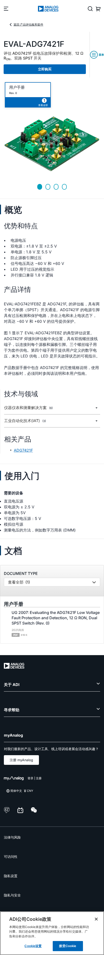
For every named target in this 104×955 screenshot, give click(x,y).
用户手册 (17, 87)
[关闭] (96, 919)
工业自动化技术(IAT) (25, 420)
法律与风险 (12, 837)
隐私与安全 (12, 895)
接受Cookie (67, 946)
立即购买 (45, 69)
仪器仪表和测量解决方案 (28, 407)
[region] (52, 933)
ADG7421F (23, 450)
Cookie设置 (33, 946)
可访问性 (10, 856)
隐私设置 (10, 876)
